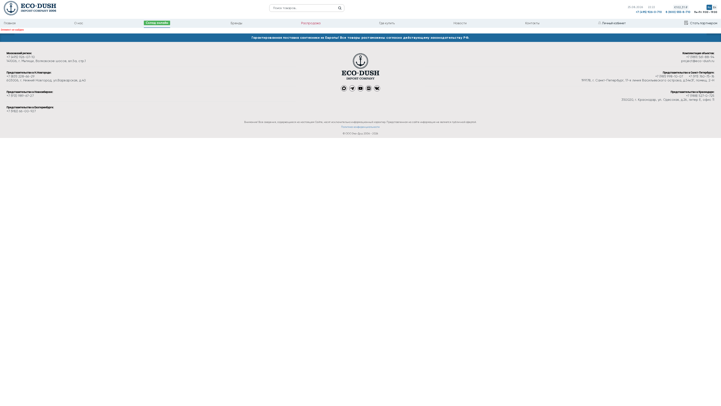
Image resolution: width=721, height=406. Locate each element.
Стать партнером (703, 23)
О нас (78, 23)
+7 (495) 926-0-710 (649, 12)
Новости (460, 23)
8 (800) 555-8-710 (678, 12)
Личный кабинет (614, 23)
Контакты (532, 23)
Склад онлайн (157, 23)
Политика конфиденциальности (360, 127)
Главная (10, 23)
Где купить (387, 23)
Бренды (236, 23)
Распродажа (311, 23)
